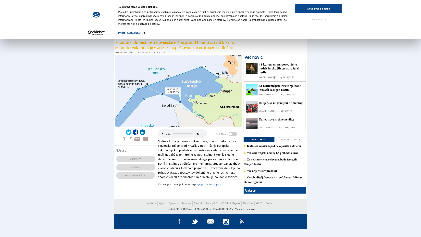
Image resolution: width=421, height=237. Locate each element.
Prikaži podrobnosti (129, 32)
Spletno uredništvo (125, 52)
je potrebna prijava (209, 184)
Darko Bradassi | (267, 127)
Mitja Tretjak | (266, 111)
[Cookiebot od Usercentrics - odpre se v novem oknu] (96, 32)
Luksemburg (142, 52)
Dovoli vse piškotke (318, 8)
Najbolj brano (258, 139)
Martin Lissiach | (267, 77)
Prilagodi (316, 19)
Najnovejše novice (290, 139)
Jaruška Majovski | (268, 94)
